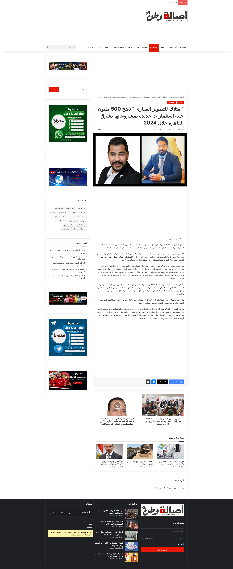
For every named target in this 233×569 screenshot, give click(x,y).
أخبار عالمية (172, 47)
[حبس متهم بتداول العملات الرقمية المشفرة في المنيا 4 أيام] (131, 524)
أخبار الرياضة (59, 208)
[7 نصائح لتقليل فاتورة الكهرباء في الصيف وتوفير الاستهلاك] (131, 546)
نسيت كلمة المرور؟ (148, 538)
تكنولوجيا (130, 47)
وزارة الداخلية (65, 229)
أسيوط (53, 212)
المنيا (83, 216)
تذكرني (180, 544)
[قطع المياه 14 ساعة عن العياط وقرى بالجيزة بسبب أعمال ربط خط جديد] (170, 451)
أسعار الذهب (62, 212)
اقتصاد (163, 47)
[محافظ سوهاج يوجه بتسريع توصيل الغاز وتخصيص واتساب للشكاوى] (109, 451)
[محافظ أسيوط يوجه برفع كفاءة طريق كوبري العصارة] (140, 451)
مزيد (91, 47)
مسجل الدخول (168, 488)
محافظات (153, 47)
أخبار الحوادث (70, 208)
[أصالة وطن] (166, 16)
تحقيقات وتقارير (118, 47)
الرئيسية (183, 47)
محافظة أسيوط (61, 221)
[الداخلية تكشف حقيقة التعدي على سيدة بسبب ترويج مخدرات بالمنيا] (131, 535)
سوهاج (83, 221)
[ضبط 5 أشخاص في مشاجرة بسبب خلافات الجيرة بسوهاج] (131, 514)
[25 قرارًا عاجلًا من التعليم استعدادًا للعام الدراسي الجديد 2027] (131, 557)
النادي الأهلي (75, 216)
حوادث (144, 47)
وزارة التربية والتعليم (79, 229)
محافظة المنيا (81, 225)
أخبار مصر (72, 212)
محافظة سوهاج (69, 225)
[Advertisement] (92, 24)
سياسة (99, 47)
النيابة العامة (64, 216)
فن (138, 47)
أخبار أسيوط (81, 208)
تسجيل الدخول (162, 550)
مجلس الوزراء (73, 221)
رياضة (107, 47)
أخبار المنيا (82, 212)
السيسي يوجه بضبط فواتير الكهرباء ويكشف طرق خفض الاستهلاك (155, 2)
